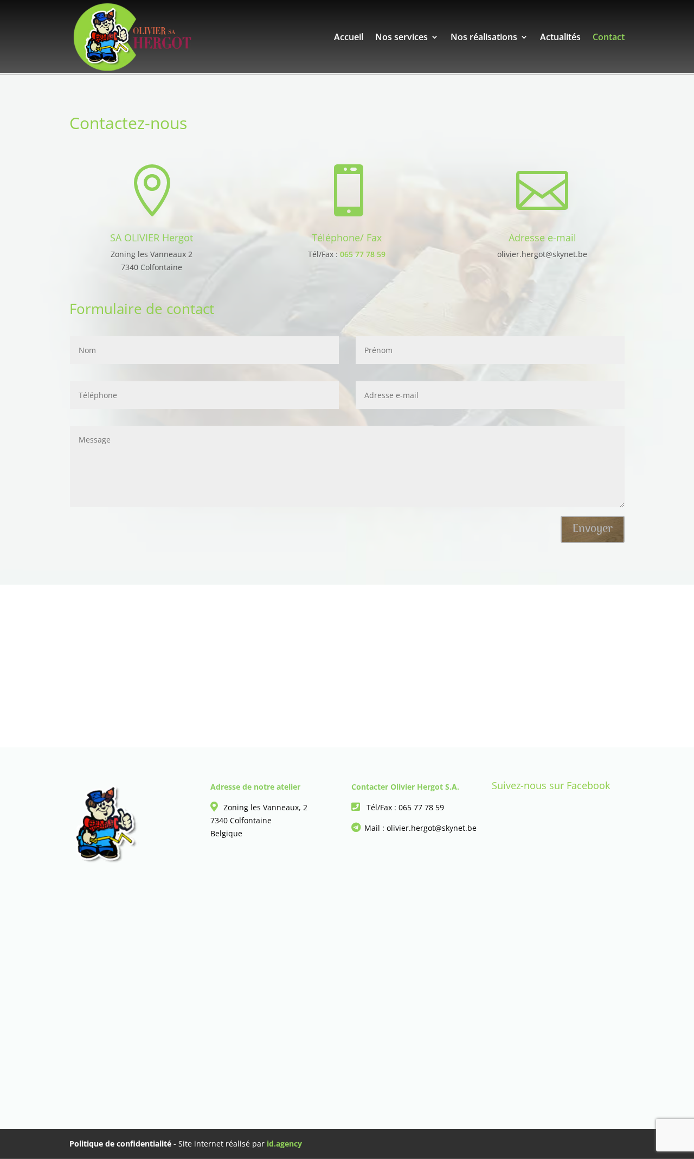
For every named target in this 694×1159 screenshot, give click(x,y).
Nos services (401, 38)
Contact (609, 38)
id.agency (284, 1143)
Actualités (560, 38)
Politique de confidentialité (120, 1143)
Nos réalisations (484, 38)
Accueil (348, 38)
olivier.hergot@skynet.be (542, 254)
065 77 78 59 (362, 254)
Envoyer (593, 529)
